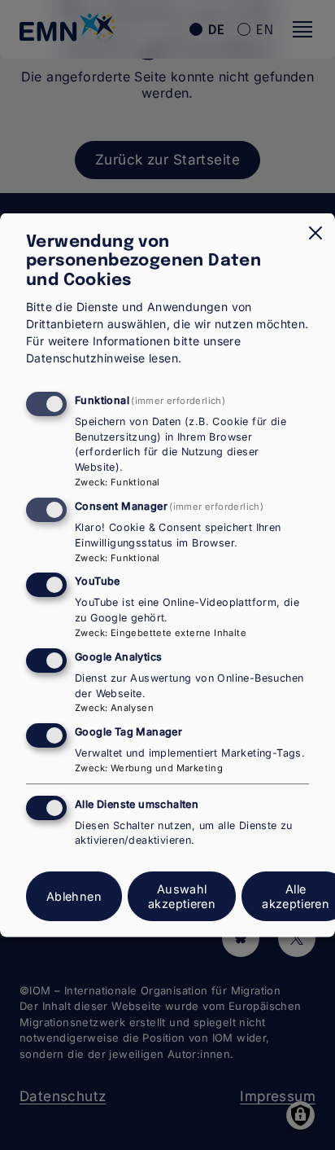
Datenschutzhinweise (86, 357)
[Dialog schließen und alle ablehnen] (315, 232)
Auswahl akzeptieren (181, 896)
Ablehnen (74, 896)
